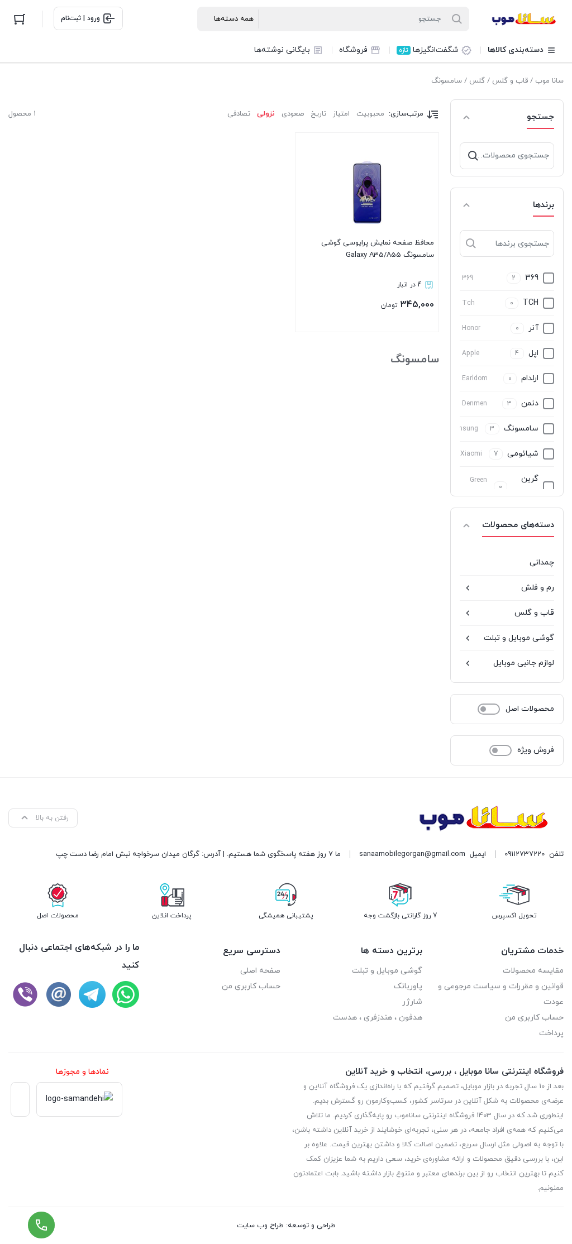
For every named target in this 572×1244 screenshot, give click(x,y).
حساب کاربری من (534, 1017)
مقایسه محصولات (533, 970)
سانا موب (549, 81)
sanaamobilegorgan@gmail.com (412, 854)
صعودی (293, 114)
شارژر (412, 1002)
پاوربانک (408, 986)
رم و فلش (537, 587)
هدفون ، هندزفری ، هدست (377, 1017)
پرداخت (551, 1033)
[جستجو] (473, 155)
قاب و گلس (510, 81)
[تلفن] (25, 994)
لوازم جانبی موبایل (523, 663)
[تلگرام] (92, 994)
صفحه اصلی (260, 970)
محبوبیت (370, 114)
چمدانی (542, 562)
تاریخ (318, 114)
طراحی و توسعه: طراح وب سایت (286, 1226)
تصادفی (238, 114)
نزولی (266, 114)
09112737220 (524, 854)
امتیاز (341, 114)
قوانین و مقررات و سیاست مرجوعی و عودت (501, 994)
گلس (477, 81)
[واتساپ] (125, 994)
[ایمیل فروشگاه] (58, 994)
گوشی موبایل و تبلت (519, 638)
